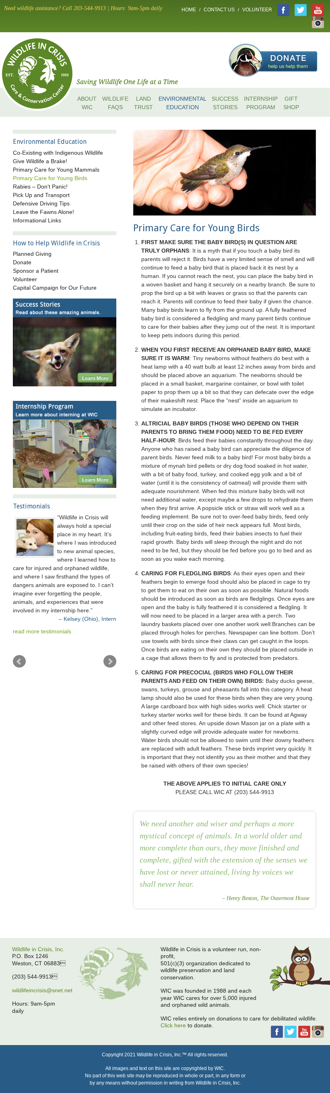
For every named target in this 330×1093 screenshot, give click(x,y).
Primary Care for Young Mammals (56, 169)
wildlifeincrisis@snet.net (42, 990)
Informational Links (37, 220)
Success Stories (225, 102)
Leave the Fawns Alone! (43, 212)
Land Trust (143, 102)
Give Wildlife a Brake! (40, 161)
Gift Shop (291, 102)
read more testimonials (42, 631)
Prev (19, 661)
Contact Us (219, 9)
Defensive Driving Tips (41, 203)
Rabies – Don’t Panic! (40, 186)
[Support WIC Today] (273, 47)
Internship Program (261, 102)
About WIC (87, 102)
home (44, 72)
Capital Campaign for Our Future (55, 287)
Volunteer (257, 9)
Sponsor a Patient (35, 271)
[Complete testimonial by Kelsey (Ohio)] (33, 537)
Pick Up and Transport (41, 195)
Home (189, 9)
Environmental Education (182, 102)
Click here (173, 1025)
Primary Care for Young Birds (50, 178)
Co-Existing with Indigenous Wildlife (58, 152)
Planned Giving (32, 254)
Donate (22, 262)
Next (109, 661)
